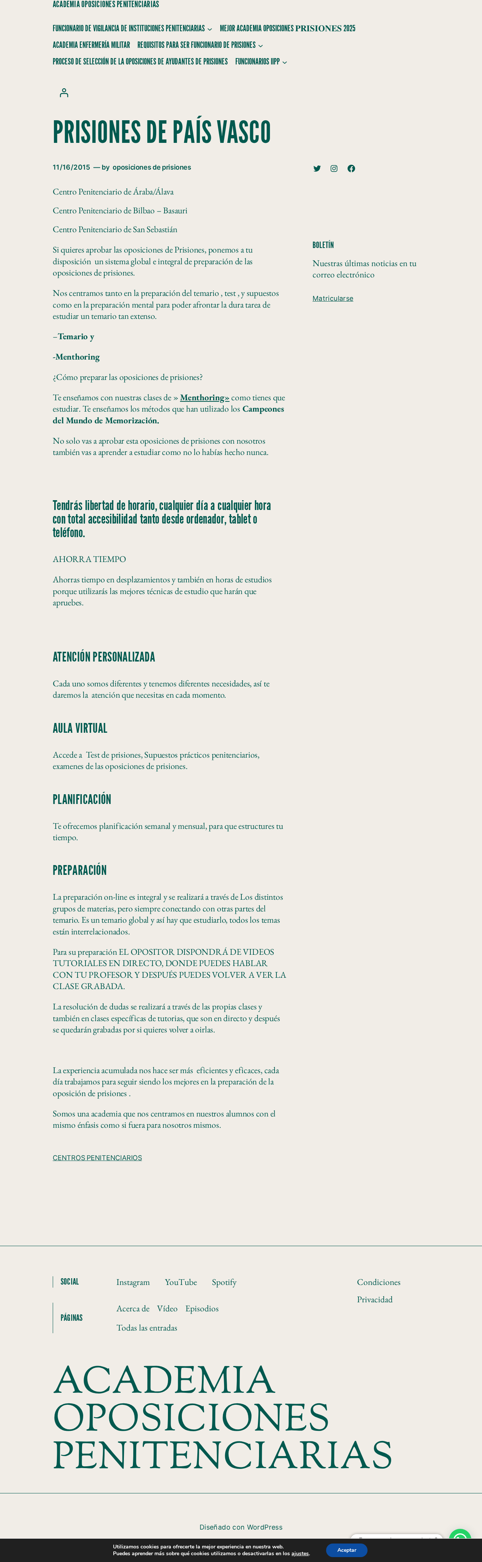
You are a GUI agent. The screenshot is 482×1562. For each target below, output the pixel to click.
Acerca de (132, 1308)
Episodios (202, 1308)
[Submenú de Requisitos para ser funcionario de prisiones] (260, 45)
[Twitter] (317, 168)
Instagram (133, 1282)
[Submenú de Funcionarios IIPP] (284, 61)
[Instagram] (334, 168)
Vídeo (167, 1308)
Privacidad (375, 1299)
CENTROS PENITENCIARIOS (97, 1158)
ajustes (300, 1553)
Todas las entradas (146, 1327)
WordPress (264, 1527)
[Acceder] (64, 92)
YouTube (181, 1282)
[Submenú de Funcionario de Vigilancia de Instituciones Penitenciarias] (209, 28)
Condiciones (379, 1282)
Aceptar (346, 1550)
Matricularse (333, 298)
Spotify (224, 1282)
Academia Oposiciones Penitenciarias (106, 4)
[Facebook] (351, 168)
